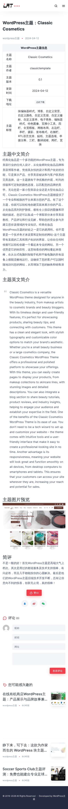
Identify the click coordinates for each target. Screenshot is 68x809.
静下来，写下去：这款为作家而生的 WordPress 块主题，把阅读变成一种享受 (25, 748)
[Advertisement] (34, 724)
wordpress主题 (11, 38)
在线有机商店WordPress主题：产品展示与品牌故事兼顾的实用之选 (25, 697)
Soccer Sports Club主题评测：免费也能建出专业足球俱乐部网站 (25, 772)
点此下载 (40, 102)
